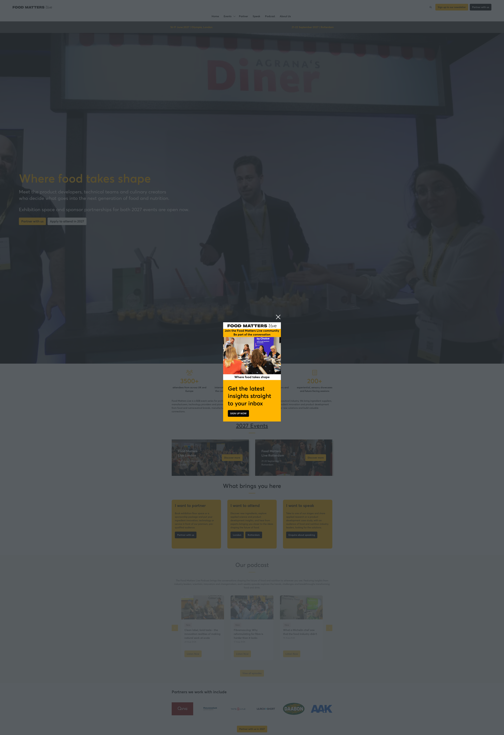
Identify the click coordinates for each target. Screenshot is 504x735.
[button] (278, 317)
